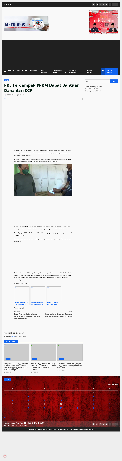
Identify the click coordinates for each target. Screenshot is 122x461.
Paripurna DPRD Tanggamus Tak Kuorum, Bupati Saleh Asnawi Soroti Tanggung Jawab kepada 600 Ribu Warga (16, 352)
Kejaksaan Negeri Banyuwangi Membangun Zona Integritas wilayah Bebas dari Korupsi (58, 314)
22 (93, 404)
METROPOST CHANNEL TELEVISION (34, 423)
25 (28, 408)
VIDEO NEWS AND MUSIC (11, 425)
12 (44, 400)
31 (12, 412)
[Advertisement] (61, 54)
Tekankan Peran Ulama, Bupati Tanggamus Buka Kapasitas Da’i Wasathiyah (70, 352)
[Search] (98, 71)
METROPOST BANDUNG (73, 71)
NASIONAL (33, 70)
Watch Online (109, 71)
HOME (10, 70)
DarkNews (82, 429)
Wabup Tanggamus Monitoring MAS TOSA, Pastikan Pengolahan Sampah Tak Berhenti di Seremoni (43, 352)
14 (77, 400)
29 (93, 408)
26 (44, 408)
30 (109, 408)
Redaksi (6, 423)
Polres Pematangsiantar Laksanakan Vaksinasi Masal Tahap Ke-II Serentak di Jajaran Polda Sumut (27, 315)
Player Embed (23, 425)
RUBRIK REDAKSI (90, 71)
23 (109, 404)
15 (93, 400)
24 (12, 408)
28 (77, 408)
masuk (13, 336)
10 (12, 400)
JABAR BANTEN (44, 71)
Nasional (6, 80)
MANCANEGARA (22, 70)
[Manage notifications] (4, 456)
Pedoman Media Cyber (16, 423)
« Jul (5, 417)
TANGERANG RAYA (57, 71)
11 (28, 400)
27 (61, 408)
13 (61, 400)
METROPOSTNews (11, 95)
